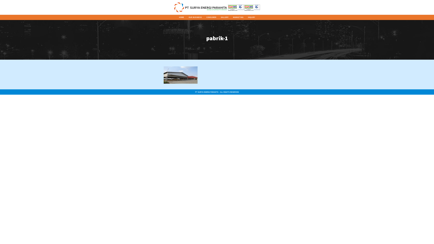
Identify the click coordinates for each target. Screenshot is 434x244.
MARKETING (238, 17)
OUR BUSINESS (195, 17)
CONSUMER (211, 17)
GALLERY (225, 17)
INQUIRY (251, 17)
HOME (181, 17)
